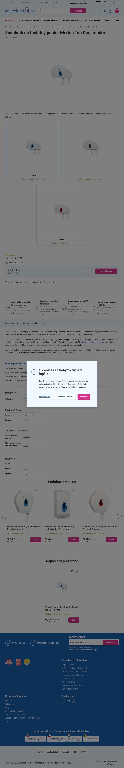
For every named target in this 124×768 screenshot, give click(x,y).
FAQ (34, 2)
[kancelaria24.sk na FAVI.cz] (8, 663)
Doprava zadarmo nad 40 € (77, 302)
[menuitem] (11, 20)
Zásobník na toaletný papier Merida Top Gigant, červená (99, 527)
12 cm (25, 463)
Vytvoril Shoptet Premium (106, 761)
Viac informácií (43, 397)
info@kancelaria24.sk (47, 643)
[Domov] (4, 27)
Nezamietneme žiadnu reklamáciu (48, 302)
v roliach (26, 437)
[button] (23, 537)
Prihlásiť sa (110, 642)
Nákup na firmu (67, 682)
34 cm (25, 469)
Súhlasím (83, 397)
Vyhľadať (77, 11)
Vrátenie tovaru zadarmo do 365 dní (106, 303)
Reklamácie (25, 2)
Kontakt (7, 700)
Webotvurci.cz (112, 764)
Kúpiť (73, 620)
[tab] (11, 323)
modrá (29, 415)
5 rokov (25, 420)
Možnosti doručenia (15, 263)
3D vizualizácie (67, 678)
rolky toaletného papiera (90, 342)
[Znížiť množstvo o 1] (84, 271)
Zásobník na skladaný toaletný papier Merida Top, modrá (20, 527)
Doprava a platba (10, 2)
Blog (6, 707)
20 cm (25, 446)
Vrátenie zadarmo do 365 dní (73, 668)
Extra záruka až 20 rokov (20, 302)
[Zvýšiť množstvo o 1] (92, 271)
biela (24, 415)
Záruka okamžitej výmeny (72, 685)
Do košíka (106, 271)
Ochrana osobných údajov (15, 714)
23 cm (25, 474)
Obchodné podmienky (48, 2)
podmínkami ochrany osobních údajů (82, 650)
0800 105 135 (17, 643)
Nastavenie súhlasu (64, 397)
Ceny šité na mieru (69, 689)
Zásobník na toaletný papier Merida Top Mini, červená (61, 527)
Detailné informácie (61, 117)
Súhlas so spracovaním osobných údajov (21, 718)
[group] (23, 516)
